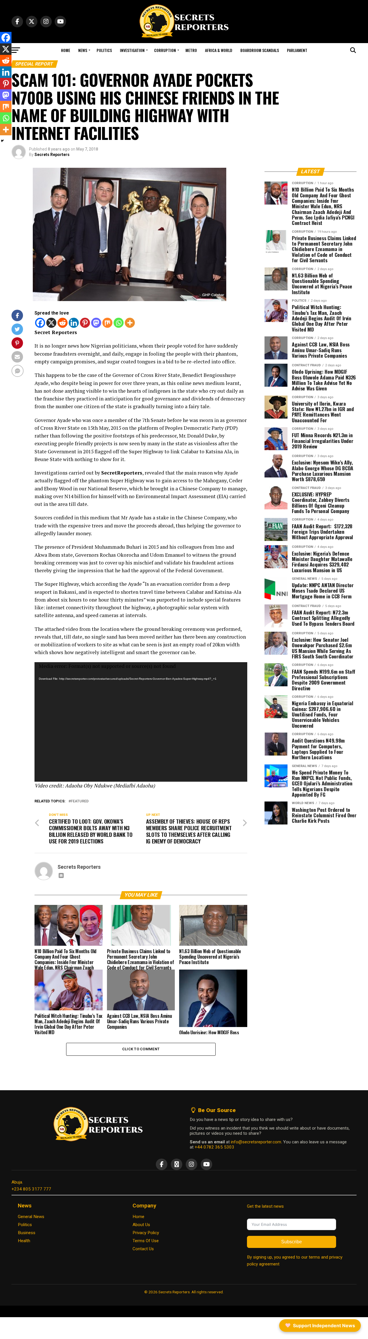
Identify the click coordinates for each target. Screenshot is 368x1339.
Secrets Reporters (52, 154)
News (82, 50)
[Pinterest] (85, 323)
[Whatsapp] (119, 323)
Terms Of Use (146, 1240)
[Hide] (2, 140)
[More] (130, 323)
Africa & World (218, 50)
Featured (80, 801)
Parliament (297, 50)
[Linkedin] (74, 323)
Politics (104, 50)
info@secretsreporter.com (256, 1142)
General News (31, 1216)
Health (24, 1240)
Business (26, 1232)
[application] (140, 722)
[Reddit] (62, 323)
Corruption (165, 50)
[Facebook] (40, 323)
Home (65, 50)
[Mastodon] (96, 323)
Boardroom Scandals (259, 50)
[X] (51, 323)
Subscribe (291, 1241)
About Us (141, 1224)
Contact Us (143, 1248)
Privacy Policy (146, 1232)
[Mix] (107, 323)
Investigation (132, 50)
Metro (191, 50)
